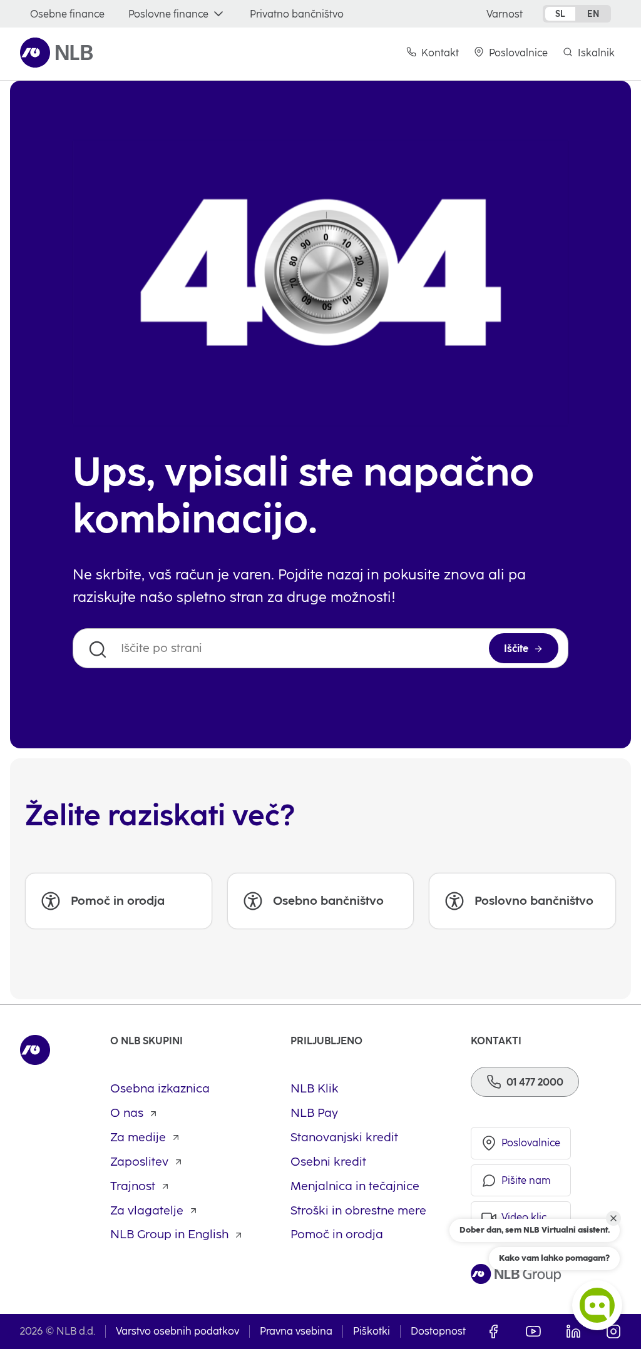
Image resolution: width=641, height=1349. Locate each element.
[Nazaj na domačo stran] (56, 53)
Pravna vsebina (296, 1331)
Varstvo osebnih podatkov (177, 1331)
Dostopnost (438, 1331)
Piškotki (371, 1331)
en (593, 14)
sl (560, 14)
